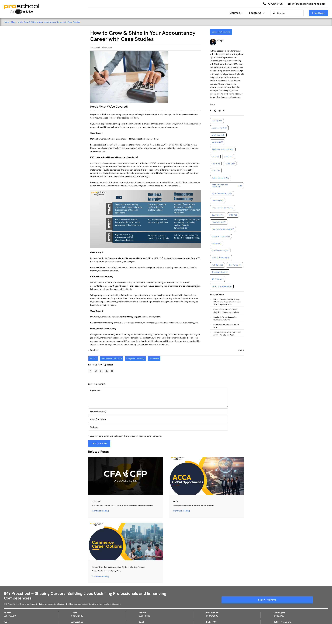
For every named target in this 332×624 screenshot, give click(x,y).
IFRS (233, 215)
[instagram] (96, 371)
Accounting (225, 32)
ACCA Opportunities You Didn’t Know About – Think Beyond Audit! (193, 505)
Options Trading (221, 236)
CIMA (230, 163)
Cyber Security (220, 178)
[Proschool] (21, 5)
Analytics (218, 135)
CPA (216, 170)
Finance (217, 200)
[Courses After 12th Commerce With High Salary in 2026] (125, 524)
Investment (219, 222)
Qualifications (220, 250)
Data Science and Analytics (227, 186)
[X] (215, 111)
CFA (228, 156)
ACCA (217, 121)
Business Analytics (223, 149)
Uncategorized (220, 272)
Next (240, 350)
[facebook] (90, 371)
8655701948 (144, 616)
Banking (217, 142)
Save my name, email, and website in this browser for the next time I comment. (126, 436)
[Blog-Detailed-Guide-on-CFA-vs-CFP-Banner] (125, 458)
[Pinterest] (224, 111)
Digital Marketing (222, 193)
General (217, 215)
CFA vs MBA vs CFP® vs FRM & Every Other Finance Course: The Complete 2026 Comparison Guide (122, 505)
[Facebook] (210, 111)
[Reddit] (219, 111)
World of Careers (222, 286)
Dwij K (94, 359)
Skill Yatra (235, 265)
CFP (216, 163)
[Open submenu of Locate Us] (262, 13)
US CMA (218, 279)
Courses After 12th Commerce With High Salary (106, 571)
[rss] (107, 371)
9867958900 (10, 616)
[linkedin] (101, 371)
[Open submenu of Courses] (241, 13)
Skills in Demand (221, 258)
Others (216, 243)
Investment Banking (223, 229)
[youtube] (112, 371)
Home (6, 22)
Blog (13, 22)
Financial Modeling (222, 208)
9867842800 (77, 616)
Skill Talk (217, 265)
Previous (94, 350)
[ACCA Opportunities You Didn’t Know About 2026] (206, 458)
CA (215, 156)
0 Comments (154, 359)
